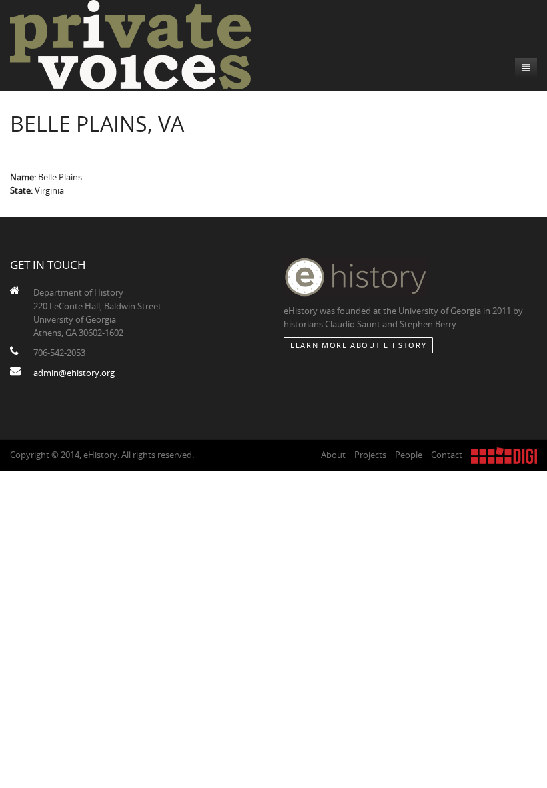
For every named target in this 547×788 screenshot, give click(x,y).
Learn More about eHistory (358, 345)
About (333, 455)
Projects (370, 455)
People (408, 455)
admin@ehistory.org (74, 373)
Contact (446, 455)
